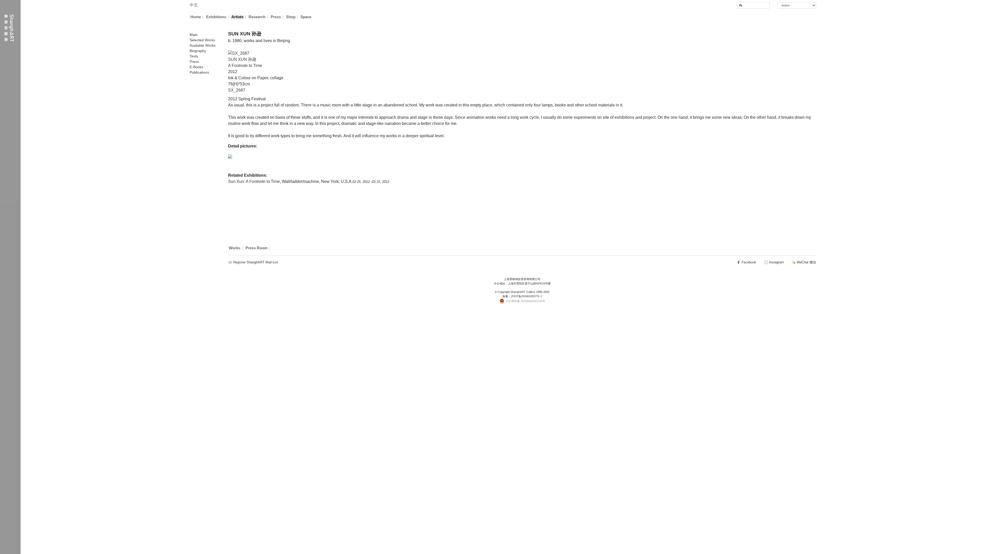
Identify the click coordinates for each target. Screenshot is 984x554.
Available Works (203, 45)
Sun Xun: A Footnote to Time (254, 181)
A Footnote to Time (245, 65)
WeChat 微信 (806, 262)
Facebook (748, 262)
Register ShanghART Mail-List (255, 262)
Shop (290, 17)
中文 (194, 5)
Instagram (776, 262)
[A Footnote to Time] (238, 53)
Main (194, 35)
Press (276, 17)
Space (305, 17)
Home (195, 17)
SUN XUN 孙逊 (242, 59)
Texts (194, 56)
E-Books (196, 67)
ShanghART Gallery (522, 291)
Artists (237, 17)
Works (234, 248)
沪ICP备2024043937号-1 (526, 296)
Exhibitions (216, 17)
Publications (199, 72)
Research (257, 17)
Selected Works (202, 40)
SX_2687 (236, 90)
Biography (198, 51)
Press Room (256, 248)
